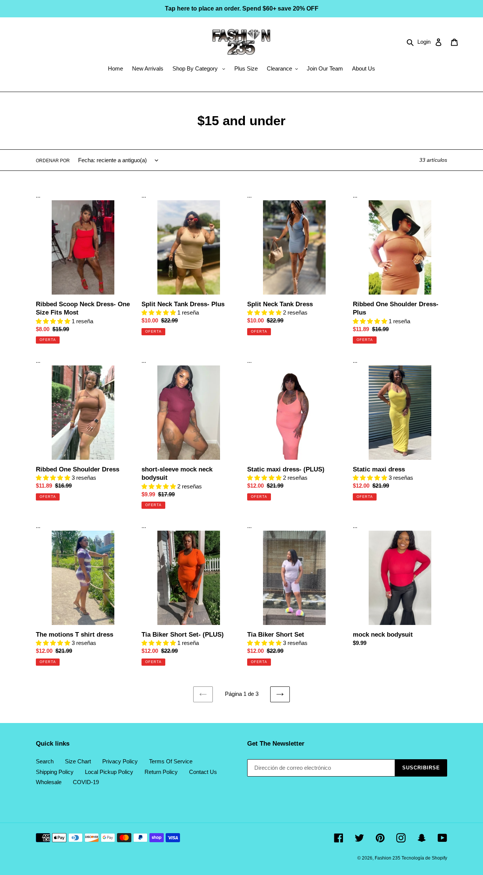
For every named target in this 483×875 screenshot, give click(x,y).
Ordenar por (53, 160)
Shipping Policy (55, 772)
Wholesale (49, 782)
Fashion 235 (388, 858)
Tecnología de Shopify (424, 858)
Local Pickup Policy (109, 772)
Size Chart (78, 761)
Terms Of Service (170, 761)
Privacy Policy (120, 761)
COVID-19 (86, 782)
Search (45, 761)
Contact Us (203, 772)
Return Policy (161, 772)
